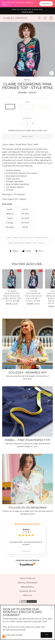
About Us (27, 595)
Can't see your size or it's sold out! (27, 238)
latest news (29, 514)
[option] (27, 11)
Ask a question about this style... (27, 243)
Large (33, 106)
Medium (21, 106)
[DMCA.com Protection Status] (27, 603)
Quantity (27, 118)
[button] (16, 524)
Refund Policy (27, 587)
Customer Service (27, 591)
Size (27, 102)
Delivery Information (27, 583)
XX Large (27, 113)
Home (27, 80)
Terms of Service (27, 578)
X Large (43, 106)
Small (10, 106)
